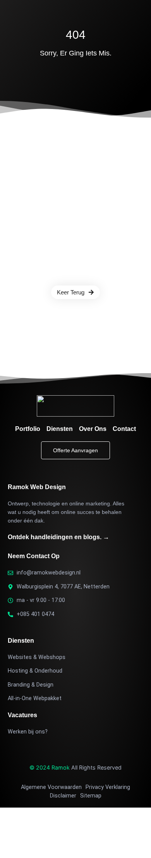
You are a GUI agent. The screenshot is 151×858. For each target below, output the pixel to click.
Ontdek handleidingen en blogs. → (58, 537)
